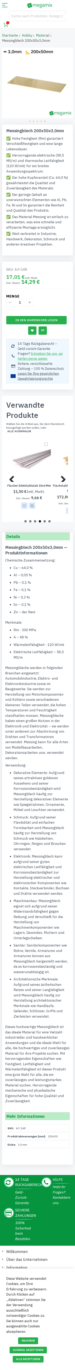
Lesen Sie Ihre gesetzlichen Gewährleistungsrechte (38, 376)
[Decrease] (10, 302)
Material (42, 35)
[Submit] (60, 16)
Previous (13, 478)
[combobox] (37, 16)
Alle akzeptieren (28, 1359)
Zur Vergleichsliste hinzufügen (43, 330)
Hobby (27, 35)
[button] (30, 121)
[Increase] (29, 302)
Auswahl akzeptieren (28, 1349)
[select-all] (19, 431)
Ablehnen (28, 1340)
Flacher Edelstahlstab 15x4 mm (29, 486)
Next (62, 478)
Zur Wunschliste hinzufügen (32, 330)
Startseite (10, 35)
